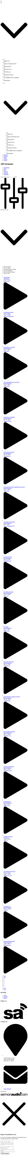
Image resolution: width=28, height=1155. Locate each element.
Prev (5, 977)
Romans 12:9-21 (7, 421)
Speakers (6, 173)
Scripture (6, 171)
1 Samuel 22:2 (7, 700)
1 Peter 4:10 (6, 491)
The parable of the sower (9, 871)
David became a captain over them (12, 696)
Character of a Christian (9, 417)
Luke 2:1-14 (6, 281)
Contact (5, 159)
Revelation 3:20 (7, 561)
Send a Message (7, 1089)
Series (5, 169)
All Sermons (6, 167)
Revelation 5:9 (7, 456)
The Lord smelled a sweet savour (11, 382)
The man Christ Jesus (9, 661)
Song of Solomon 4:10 (9, 526)
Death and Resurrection (9, 941)
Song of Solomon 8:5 (9, 316)
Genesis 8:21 (7, 386)
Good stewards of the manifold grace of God (14, 487)
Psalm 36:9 (6, 351)
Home (5, 995)
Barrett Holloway (8, 348)
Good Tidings (7, 277)
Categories (6, 174)
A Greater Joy (7, 906)
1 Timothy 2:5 (7, 665)
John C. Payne (7, 313)
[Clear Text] (16, 177)
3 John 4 (6, 910)
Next (5, 988)
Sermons (6, 154)
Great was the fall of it (9, 766)
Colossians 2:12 (7, 945)
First (5, 976)
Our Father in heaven (9, 591)
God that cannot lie (8, 836)
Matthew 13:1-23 (8, 875)
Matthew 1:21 (7, 805)
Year (5, 170)
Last (5, 989)
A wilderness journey (9, 312)
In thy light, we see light (9, 347)
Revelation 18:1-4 (8, 770)
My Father (6, 626)
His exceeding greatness (9, 731)
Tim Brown (6, 278)
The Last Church (8, 556)
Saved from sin (7, 801)
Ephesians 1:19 (7, 735)
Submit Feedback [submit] (5, 1153)
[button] (14, 1114)
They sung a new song (9, 452)
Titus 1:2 (6, 840)
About (5, 157)
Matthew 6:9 (7, 630)
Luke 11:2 (6, 596)
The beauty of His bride (9, 522)
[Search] (15, 177)
